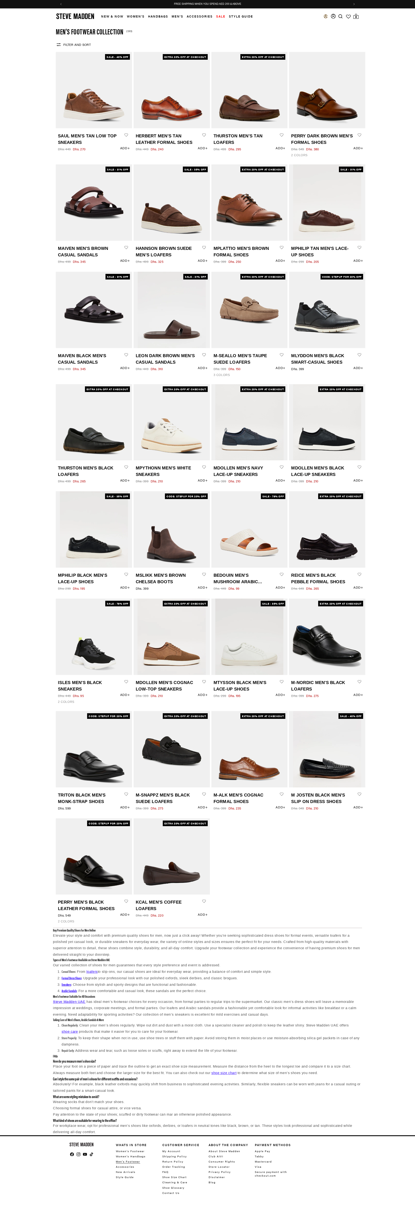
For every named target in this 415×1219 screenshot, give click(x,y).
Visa (258, 1167)
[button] (110, 16)
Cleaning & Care (174, 1182)
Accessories (200, 16)
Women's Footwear (130, 1151)
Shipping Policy (174, 1156)
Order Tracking (173, 1167)
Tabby (259, 1156)
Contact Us (171, 1193)
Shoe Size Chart (174, 1177)
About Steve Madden (224, 1151)
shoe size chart (223, 1073)
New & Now (112, 16)
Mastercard (263, 1161)
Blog (212, 1182)
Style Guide (125, 1177)
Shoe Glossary (173, 1188)
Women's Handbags (131, 1156)
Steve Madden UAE (69, 1001)
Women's (136, 16)
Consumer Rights (222, 1161)
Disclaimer (217, 1177)
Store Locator (219, 1167)
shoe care (70, 1031)
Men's (177, 16)
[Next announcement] (354, 4)
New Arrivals (126, 1172)
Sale (220, 16)
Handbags (158, 16)
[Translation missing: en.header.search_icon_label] (340, 16)
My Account (171, 1151)
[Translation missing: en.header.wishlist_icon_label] (348, 16)
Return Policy (173, 1161)
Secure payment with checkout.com (271, 1173)
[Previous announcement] (61, 4)
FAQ (165, 1172)
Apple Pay (262, 1151)
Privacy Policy (220, 1172)
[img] (340, 16)
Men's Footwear (128, 1161)
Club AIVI (216, 1156)
